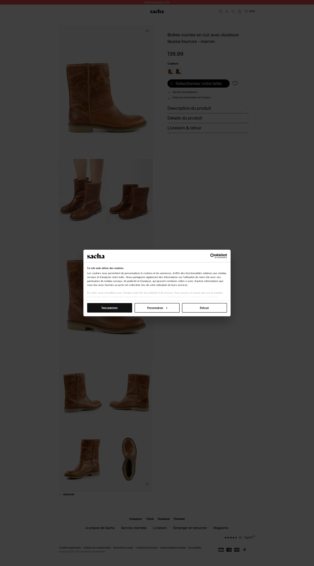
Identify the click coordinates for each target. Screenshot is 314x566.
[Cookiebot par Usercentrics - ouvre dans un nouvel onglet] (212, 255)
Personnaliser (155, 307)
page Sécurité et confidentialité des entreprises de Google (182, 296)
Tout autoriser (109, 307)
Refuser (204, 307)
